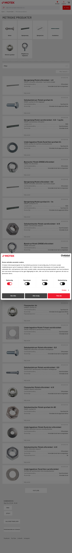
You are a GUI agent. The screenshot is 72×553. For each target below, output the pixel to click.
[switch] (27, 283)
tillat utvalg (36, 296)
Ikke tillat (13, 296)
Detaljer (64, 290)
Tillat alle (59, 296)
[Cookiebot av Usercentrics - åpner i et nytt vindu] (62, 256)
